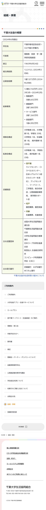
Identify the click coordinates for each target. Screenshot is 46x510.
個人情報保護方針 (13, 448)
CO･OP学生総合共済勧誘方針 (17, 453)
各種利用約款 (12, 412)
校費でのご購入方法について (17, 388)
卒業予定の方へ (12, 334)
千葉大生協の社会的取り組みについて (29, 275)
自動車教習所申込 (13, 365)
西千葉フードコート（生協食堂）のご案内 (22, 318)
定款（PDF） (11, 458)
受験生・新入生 (12, 326)
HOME (21, 427)
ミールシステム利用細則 (15, 464)
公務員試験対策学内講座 (16, 373)
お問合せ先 (11, 396)
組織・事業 (11, 404)
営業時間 (36, 5)
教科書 (9, 341)
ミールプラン (12, 310)
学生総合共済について (15, 381)
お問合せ (10, 469)
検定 (9, 349)
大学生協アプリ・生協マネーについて (20, 302)
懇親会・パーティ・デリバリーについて (21, 357)
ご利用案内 (11, 294)
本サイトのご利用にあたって (17, 474)
